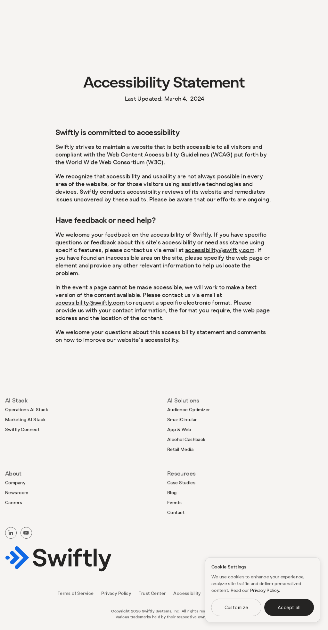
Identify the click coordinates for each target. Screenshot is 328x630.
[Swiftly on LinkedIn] (11, 533)
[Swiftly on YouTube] (26, 533)
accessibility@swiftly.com (219, 250)
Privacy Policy (264, 590)
